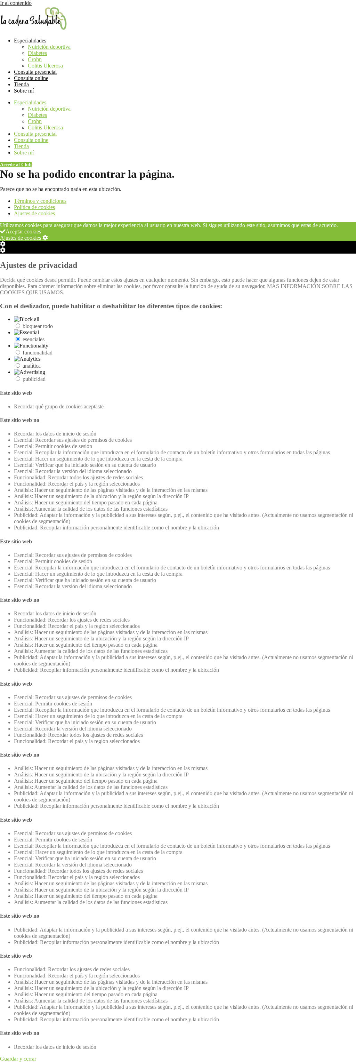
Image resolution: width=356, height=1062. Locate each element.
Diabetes (37, 53)
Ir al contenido (16, 3)
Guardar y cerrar (18, 1059)
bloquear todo (38, 326)
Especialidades (30, 40)
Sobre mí (24, 91)
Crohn (35, 59)
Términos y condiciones (40, 201)
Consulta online (31, 78)
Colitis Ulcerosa (45, 66)
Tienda (21, 84)
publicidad (34, 379)
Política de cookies (34, 207)
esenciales (33, 339)
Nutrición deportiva (49, 47)
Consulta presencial (35, 72)
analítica (32, 366)
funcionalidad (37, 353)
